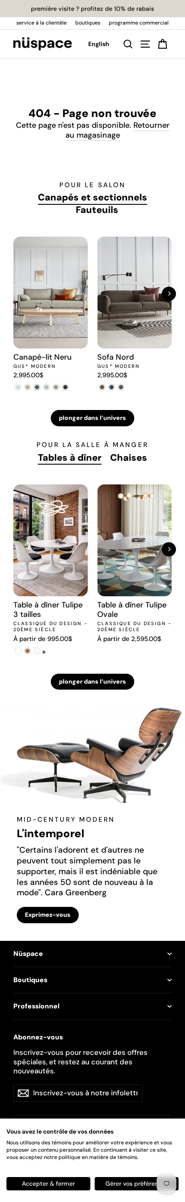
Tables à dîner (70, 458)
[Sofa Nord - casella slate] (111, 387)
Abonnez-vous (38, 1037)
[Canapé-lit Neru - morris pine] (37, 387)
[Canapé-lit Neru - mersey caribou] (28, 387)
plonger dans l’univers (92, 418)
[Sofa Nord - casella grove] (102, 387)
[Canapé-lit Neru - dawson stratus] (65, 387)
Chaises (128, 458)
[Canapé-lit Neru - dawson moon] (46, 387)
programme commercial (139, 22)
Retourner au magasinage (117, 130)
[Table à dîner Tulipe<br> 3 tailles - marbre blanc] (37, 651)
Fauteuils (97, 210)
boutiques (87, 22)
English (98, 44)
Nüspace (28, 953)
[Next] (169, 294)
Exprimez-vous (48, 914)
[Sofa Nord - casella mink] (121, 387)
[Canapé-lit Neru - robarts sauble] (18, 387)
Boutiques (30, 980)
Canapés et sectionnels (92, 197)
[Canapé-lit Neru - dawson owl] (56, 387)
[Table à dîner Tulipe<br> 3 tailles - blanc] (18, 651)
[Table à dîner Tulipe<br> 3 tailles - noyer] (28, 651)
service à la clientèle (41, 22)
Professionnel (36, 1006)
